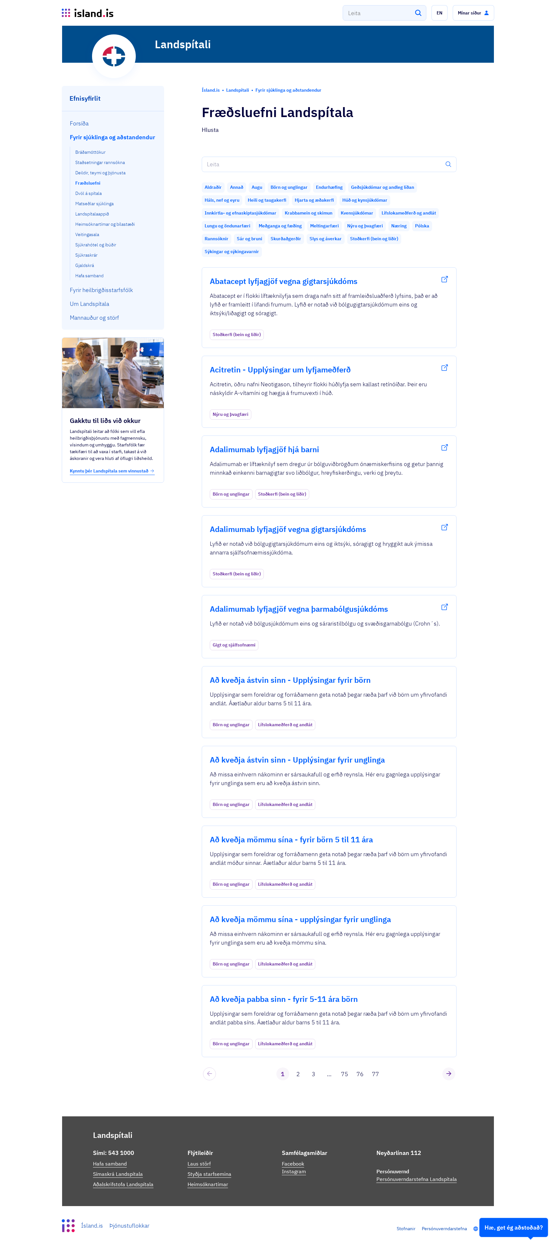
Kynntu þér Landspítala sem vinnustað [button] (109, 471)
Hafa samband (110, 1163)
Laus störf (199, 1163)
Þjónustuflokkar (129, 1225)
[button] (439, 13)
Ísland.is (92, 1225)
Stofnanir (406, 1228)
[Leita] (418, 12)
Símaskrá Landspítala (118, 1174)
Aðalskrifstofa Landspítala (123, 1184)
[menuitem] (113, 123)
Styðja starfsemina (209, 1174)
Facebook (293, 1163)
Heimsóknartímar (208, 1184)
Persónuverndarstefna (444, 1228)
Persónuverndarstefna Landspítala (416, 1179)
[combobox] (384, 13)
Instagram (294, 1171)
